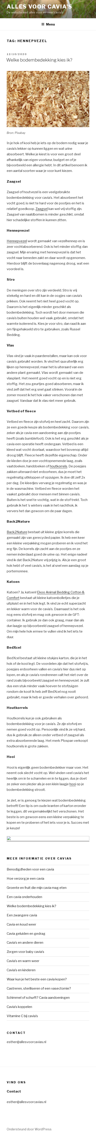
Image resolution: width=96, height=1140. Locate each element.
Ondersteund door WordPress (29, 1129)
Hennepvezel (17, 241)
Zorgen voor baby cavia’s (25, 952)
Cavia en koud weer (21, 924)
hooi (72, 784)
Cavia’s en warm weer (23, 961)
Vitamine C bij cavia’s (22, 1016)
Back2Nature (17, 532)
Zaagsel (41, 209)
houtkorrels (58, 466)
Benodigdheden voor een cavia (30, 869)
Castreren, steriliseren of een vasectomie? (39, 988)
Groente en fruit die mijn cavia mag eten (37, 888)
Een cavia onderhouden (24, 897)
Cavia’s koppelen (19, 1007)
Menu (50, 24)
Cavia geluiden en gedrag (26, 934)
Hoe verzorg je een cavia (25, 879)
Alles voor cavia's (39, 6)
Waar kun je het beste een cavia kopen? (37, 979)
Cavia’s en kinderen (21, 970)
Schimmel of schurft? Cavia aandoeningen (38, 998)
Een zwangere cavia (22, 915)
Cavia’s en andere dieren (25, 943)
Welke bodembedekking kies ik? (39, 60)
